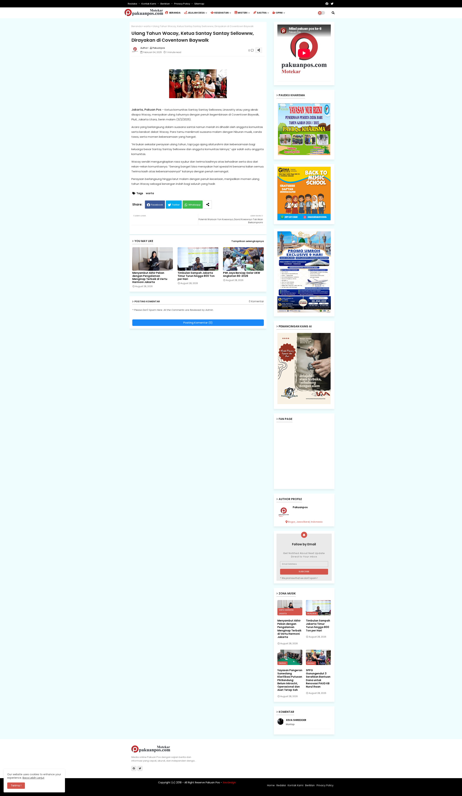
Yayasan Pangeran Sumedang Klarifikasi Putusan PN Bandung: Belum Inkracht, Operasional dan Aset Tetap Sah (289, 680)
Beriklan (165, 3)
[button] (333, 12)
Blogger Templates (155, 791)
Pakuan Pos (194, 791)
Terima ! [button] (16, 785)
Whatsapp (194, 204)
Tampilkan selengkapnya (247, 241)
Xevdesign (229, 782)
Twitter (176, 204)
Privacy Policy (182, 3)
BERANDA (174, 12)
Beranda (136, 26)
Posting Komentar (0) (198, 322)
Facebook (157, 204)
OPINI (279, 12)
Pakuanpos (300, 507)
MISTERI (242, 12)
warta (147, 26)
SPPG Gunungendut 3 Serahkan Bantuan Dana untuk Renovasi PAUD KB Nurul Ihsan (318, 678)
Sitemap (199, 3)
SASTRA (262, 12)
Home (271, 785)
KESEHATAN (221, 12)
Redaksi (133, 3)
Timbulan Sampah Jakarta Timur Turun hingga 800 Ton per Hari (196, 276)
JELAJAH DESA (196, 12)
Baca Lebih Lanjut (33, 778)
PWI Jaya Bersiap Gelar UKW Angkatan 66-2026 (241, 274)
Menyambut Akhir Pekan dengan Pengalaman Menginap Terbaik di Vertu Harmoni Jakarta (149, 277)
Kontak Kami (149, 3)
